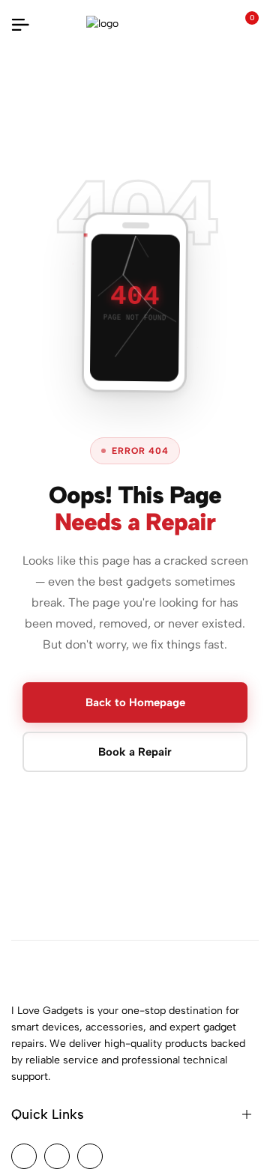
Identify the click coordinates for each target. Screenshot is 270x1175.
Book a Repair (135, 752)
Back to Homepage (135, 702)
